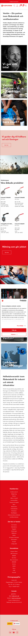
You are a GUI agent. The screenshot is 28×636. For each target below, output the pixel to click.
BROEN (14, 555)
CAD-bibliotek (14, 508)
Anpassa (13, 334)
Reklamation (14, 506)
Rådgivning (14, 494)
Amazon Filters (14, 551)
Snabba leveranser (14, 1)
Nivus (14, 568)
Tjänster (14, 496)
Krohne (14, 564)
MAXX (14, 566)
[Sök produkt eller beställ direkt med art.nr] (14, 6)
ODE (14, 570)
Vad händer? (14, 539)
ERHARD (14, 562)
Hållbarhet (14, 533)
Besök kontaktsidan (16, 598)
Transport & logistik (14, 502)
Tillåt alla (14, 330)
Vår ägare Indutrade (14, 537)
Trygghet (14, 529)
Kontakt (14, 541)
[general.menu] (0, 8)
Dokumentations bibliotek (14, 515)
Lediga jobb (14, 543)
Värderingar (14, 531)
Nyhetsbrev (14, 527)
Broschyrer (14, 510)
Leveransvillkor (14, 500)
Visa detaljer (20, 325)
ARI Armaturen (14, 553)
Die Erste (14, 557)
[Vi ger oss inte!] (14, 58)
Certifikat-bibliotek (14, 517)
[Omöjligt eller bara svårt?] (14, 112)
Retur (14, 504)
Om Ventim (14, 524)
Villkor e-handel (14, 498)
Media (14, 535)
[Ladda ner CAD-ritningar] (14, 356)
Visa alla (14, 572)
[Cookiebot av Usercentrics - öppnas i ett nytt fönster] (20, 301)
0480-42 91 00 (15, 596)
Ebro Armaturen (14, 560)
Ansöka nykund (14, 492)
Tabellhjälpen (14, 513)
